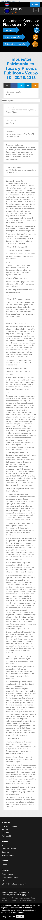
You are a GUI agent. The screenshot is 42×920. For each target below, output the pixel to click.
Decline (20, 917)
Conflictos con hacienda (10, 877)
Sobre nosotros (7, 892)
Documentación (7, 874)
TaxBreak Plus (7, 836)
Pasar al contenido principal (10, 1)
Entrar (36, 4)
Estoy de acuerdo (8, 916)
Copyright (23, 894)
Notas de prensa (8, 855)
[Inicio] (12, 11)
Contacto (5, 864)
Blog (3, 845)
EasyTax (5, 829)
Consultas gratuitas (9, 848)
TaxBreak (5, 833)
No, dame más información (15, 912)
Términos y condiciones (10, 894)
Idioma (4, 100)
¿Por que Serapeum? (10, 826)
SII (3, 880)
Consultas (5, 852)
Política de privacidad (22, 892)
